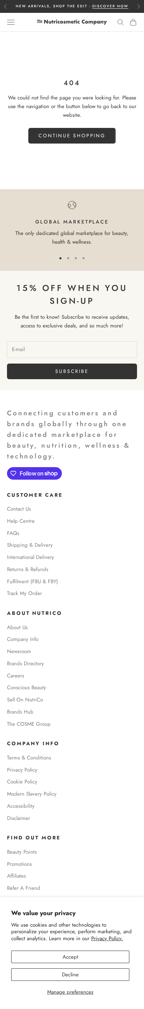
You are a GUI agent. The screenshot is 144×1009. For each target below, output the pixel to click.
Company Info (22, 639)
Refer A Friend (23, 888)
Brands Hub (20, 712)
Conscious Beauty (26, 687)
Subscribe (71, 371)
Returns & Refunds (27, 569)
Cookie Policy (22, 782)
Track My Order (24, 593)
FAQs (13, 533)
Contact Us (19, 509)
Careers (15, 676)
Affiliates (16, 876)
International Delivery (30, 557)
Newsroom (19, 651)
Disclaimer (18, 818)
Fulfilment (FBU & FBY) (32, 581)
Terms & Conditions (29, 758)
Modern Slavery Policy (32, 794)
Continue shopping (72, 135)
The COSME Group (29, 724)
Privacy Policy (22, 770)
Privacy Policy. (107, 938)
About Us (17, 627)
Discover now (110, 6)
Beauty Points (22, 852)
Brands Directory (25, 663)
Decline (70, 974)
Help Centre (21, 521)
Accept (70, 957)
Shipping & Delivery (30, 545)
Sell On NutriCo (25, 699)
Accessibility (21, 806)
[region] (72, 223)
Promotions (19, 864)
